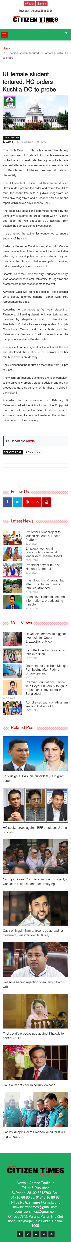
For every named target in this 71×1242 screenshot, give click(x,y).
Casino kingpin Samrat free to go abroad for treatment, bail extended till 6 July (33, 932)
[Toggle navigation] (4, 35)
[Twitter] (28, 1235)
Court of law (11, 137)
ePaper (29, 4)
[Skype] (44, 1235)
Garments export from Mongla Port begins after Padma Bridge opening (46, 670)
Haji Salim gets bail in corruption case (29, 1085)
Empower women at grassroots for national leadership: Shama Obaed (44, 552)
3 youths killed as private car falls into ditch (46, 652)
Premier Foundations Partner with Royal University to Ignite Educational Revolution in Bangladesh (46, 688)
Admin (9, 141)
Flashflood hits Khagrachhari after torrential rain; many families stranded (46, 584)
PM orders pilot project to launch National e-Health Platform (43, 536)
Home (6, 48)
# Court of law (33, 452)
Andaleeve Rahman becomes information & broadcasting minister (46, 601)
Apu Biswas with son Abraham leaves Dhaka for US (47, 704)
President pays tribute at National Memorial (43, 567)
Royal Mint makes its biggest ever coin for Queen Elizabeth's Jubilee (46, 638)
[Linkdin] (36, 1235)
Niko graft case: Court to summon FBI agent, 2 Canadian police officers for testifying (35, 881)
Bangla (42, 4)
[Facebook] (20, 1235)
